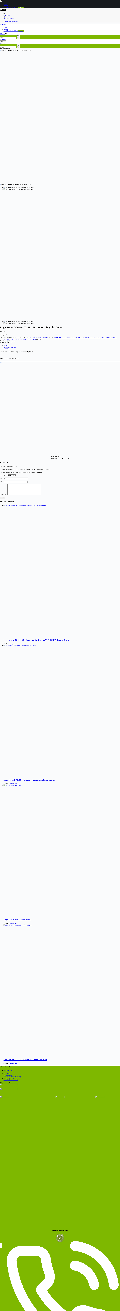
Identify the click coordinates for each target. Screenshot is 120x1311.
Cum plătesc (7, 1073)
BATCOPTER (84, 338)
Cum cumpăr (7, 1072)
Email (2, 481)
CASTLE (97, 338)
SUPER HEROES (43, 338)
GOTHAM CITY (105, 338)
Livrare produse (8, 1070)
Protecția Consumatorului (11, 1080)
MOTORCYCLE (17, 339)
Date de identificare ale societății (12, 1076)
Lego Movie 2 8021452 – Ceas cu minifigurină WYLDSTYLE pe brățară (36, 640)
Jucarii (32, 338)
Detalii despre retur (9, 1078)
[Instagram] (3, 10)
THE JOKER (32, 339)
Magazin (6, 29)
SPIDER (25, 339)
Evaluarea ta (4, 475)
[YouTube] (5, 10)
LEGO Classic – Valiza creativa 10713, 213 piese (25, 1059)
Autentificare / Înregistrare (11, 21)
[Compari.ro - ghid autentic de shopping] (60, 1242)
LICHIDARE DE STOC (13, 31)
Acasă (5, 27)
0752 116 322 (7, 15)
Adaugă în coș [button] (13, 644)
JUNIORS (8, 339)
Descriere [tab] (6, 345)
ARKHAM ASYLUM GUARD (70, 338)
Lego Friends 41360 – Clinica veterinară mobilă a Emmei (29, 780)
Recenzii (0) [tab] (7, 348)
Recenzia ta (3, 494)
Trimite (2, 498)
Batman (91, 338)
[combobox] (8, 38)
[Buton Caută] (18, 37)
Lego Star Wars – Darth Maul (17, 920)
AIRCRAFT (57, 338)
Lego (35, 338)
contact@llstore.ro (9, 18)
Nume (2, 478)
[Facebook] (1, 10)
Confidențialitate (8, 1075)
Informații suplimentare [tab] (10, 347)
